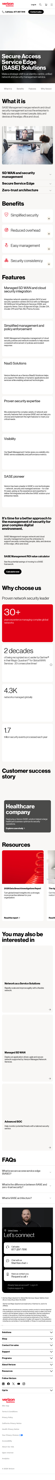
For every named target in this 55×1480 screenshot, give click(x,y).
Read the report (11, 918)
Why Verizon (46, 88)
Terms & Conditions (10, 1412)
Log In (33, 5)
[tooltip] (51, 665)
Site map (5, 1406)
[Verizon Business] (8, 4)
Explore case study (14, 828)
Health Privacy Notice (10, 1429)
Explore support (14, 1288)
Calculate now (12, 571)
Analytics (5, 1458)
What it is (8, 88)
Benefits (20, 88)
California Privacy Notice (11, 1423)
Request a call (18, 1276)
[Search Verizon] (40, 4)
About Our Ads (8, 1447)
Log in (33, 1285)
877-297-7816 (19, 1249)
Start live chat (18, 1262)
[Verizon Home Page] (8, 1400)
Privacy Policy (7, 1417)
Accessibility (7, 1441)
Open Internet (7, 1453)
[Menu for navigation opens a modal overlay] (51, 4)
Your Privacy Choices (10, 1435)
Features (32, 88)
